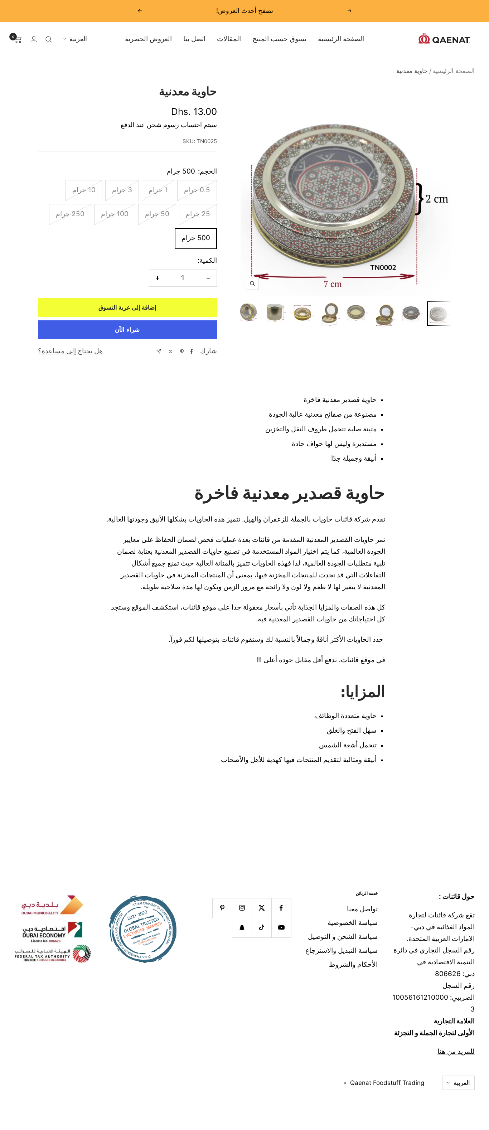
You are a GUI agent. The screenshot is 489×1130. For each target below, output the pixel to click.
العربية (78, 39)
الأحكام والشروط (353, 964)
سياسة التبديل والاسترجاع (341, 950)
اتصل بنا (194, 39)
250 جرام (70, 214)
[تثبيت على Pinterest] (182, 351)
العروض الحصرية (148, 39)
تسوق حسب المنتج (279, 39)
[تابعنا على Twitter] (261, 908)
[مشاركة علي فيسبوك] (191, 351)
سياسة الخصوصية (353, 922)
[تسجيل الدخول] (33, 39)
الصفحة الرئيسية (341, 39)
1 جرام (158, 190)
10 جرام (84, 190)
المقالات (229, 39)
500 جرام (195, 238)
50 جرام (157, 214)
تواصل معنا (362, 909)
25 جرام (198, 214)
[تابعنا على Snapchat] (242, 927)
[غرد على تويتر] (171, 351)
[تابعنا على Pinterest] (222, 908)
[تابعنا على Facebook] (281, 908)
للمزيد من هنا (456, 1051)
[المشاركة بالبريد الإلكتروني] (158, 351)
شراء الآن (127, 329)
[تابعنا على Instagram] (242, 908)
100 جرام (115, 214)
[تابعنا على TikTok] (261, 927)
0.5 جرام (197, 190)
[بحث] (48, 39)
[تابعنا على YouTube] (281, 927)
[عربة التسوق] (18, 39)
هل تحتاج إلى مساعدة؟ (70, 351)
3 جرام (122, 190)
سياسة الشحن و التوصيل (343, 936)
